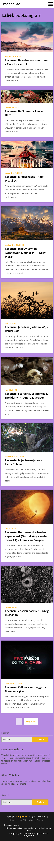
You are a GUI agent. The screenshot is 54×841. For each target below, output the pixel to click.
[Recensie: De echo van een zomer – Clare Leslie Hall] (27, 36)
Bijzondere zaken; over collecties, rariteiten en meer (28, 829)
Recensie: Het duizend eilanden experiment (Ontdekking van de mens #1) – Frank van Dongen (26, 536)
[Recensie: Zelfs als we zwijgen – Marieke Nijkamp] (27, 659)
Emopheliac (10, 4)
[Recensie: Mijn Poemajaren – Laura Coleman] (27, 437)
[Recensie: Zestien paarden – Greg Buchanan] (27, 583)
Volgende (31, 721)
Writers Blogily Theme (33, 820)
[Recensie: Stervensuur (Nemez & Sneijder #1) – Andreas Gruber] (27, 370)
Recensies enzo (11, 825)
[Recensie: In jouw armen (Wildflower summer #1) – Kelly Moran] (27, 223)
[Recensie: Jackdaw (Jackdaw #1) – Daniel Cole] (27, 300)
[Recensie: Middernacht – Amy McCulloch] (27, 154)
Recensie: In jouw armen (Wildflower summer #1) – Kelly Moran (25, 252)
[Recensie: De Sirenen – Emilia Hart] (27, 96)
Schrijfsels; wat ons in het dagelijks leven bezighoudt (28, 834)
